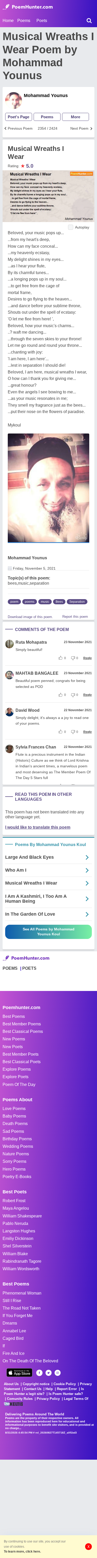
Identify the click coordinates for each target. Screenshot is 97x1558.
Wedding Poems (18, 1146)
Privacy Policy (48, 1399)
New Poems (14, 1039)
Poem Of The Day (19, 1084)
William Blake (15, 1254)
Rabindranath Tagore (22, 1261)
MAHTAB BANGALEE (37, 673)
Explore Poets (15, 1077)
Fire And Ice (14, 1353)
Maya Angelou (16, 1208)
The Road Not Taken (22, 1308)
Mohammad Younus (46, 95)
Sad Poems (13, 1131)
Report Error (67, 1389)
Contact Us (32, 1389)
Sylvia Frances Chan (36, 747)
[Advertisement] (48, 1508)
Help (49, 1389)
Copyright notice (36, 1384)
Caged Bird (13, 1338)
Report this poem (75, 617)
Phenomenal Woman (22, 1293)
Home (8, 20)
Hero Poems (14, 1169)
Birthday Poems (17, 1139)
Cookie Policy (65, 1384)
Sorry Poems (14, 1161)
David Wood (28, 710)
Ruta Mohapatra (31, 642)
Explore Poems (17, 1069)
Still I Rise (12, 1300)
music (45, 602)
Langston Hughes (19, 1231)
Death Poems (15, 1123)
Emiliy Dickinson (18, 1238)
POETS (29, 968)
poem (14, 602)
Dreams (10, 1323)
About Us (11, 1384)
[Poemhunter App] (19, 1372)
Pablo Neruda (15, 1223)
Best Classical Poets (22, 1062)
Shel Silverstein (17, 1246)
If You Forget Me (18, 1315)
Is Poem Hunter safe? (66, 1394)
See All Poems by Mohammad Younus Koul (48, 931)
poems (29, 602)
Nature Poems (16, 1154)
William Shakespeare (22, 1216)
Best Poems (14, 1016)
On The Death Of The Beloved (30, 1361)
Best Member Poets (21, 1054)
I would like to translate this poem (37, 827)
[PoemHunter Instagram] (57, 1373)
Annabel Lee (14, 1331)
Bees (59, 602)
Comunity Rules (20, 1399)
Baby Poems (14, 1116)
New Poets (13, 1047)
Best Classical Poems (23, 1031)
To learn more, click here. (22, 1551)
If (4, 1346)
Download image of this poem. (30, 617)
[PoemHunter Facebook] (39, 1373)
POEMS (10, 968)
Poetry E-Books (17, 1176)
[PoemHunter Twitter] (48, 1373)
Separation (77, 602)
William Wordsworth (21, 1269)
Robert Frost (14, 1201)
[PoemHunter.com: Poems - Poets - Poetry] (28, 7)
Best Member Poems (22, 1024)
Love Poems (14, 1108)
